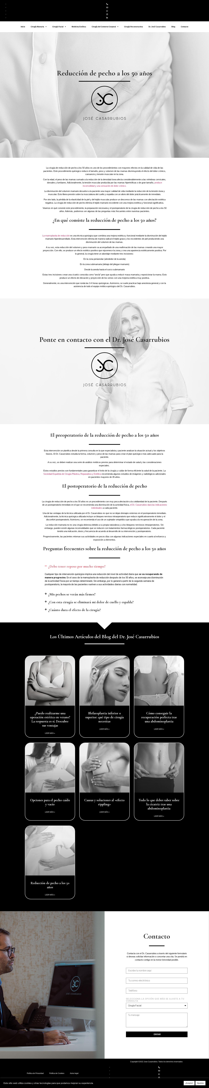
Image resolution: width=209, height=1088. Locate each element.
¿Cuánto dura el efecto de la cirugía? (74, 610)
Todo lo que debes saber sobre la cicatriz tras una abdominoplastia (159, 804)
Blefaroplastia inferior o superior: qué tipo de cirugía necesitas (104, 717)
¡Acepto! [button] (189, 1083)
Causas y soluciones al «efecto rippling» (104, 802)
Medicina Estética (79, 27)
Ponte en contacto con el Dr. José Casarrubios (104, 339)
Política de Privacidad (35, 1073)
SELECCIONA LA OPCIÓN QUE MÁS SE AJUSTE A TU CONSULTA (155, 1000)
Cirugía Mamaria (37, 27)
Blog (173, 27)
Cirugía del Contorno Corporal (104, 27)
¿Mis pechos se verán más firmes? (71, 594)
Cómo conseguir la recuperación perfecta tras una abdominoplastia (159, 717)
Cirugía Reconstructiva (133, 27)
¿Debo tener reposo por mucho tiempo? (76, 566)
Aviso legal (74, 1073)
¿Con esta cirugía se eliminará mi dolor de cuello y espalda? (91, 602)
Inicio (23, 27)
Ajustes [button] (200, 1083)
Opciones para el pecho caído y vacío (50, 802)
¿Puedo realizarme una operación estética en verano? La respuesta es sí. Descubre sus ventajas (50, 719)
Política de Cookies (56, 1073)
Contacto (184, 27)
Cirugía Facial (57, 27)
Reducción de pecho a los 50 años (50, 885)
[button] (104, 566)
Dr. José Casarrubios (157, 27)
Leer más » (50, 733)
